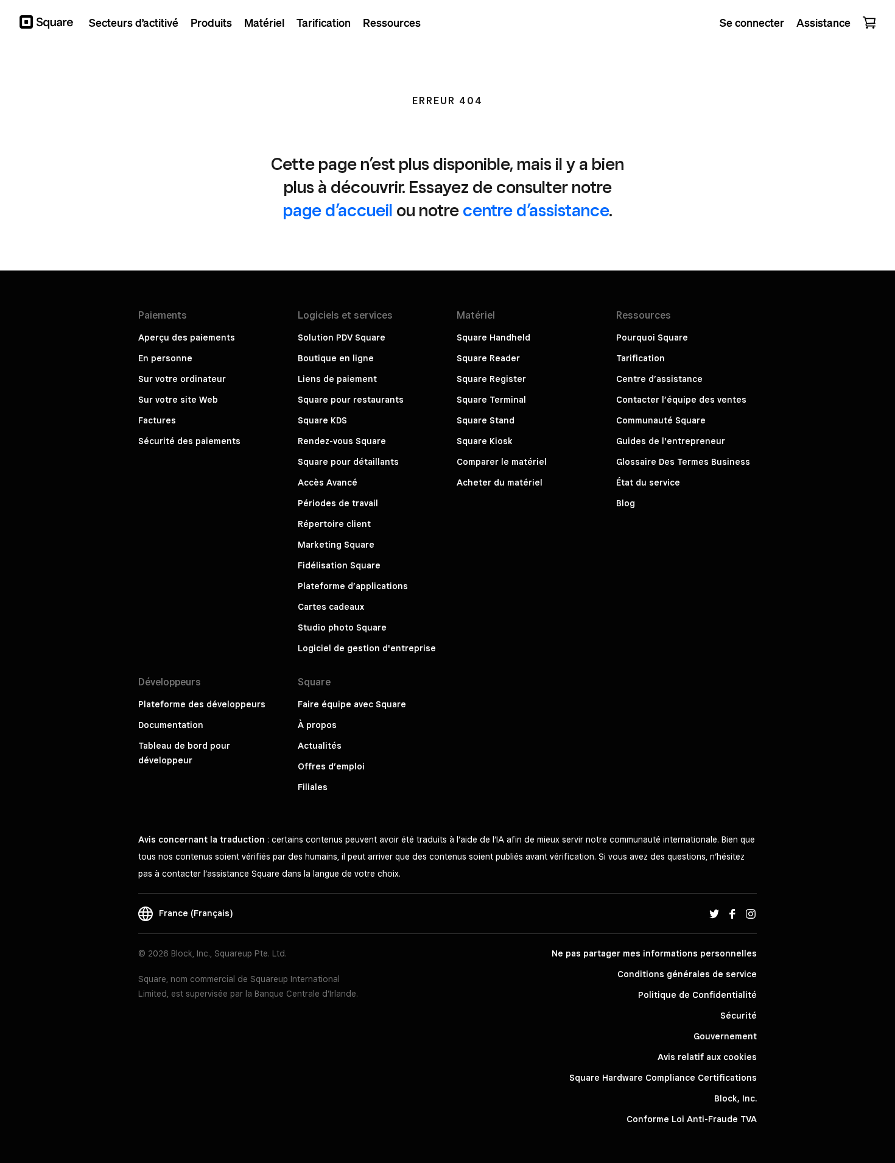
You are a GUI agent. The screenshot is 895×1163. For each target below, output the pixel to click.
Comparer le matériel (502, 462)
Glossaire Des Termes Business (683, 462)
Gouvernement (725, 1036)
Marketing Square (336, 545)
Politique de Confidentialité (697, 995)
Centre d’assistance (659, 379)
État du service (648, 482)
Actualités (320, 746)
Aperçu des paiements (186, 337)
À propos (317, 725)
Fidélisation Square (339, 565)
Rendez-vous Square (342, 441)
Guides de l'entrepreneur (670, 441)
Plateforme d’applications (353, 586)
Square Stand (485, 420)
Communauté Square (661, 420)
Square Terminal (491, 400)
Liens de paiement (337, 379)
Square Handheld (493, 337)
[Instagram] (751, 913)
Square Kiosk (485, 441)
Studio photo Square (342, 627)
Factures (157, 420)
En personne (165, 358)
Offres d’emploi (331, 766)
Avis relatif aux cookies (707, 1057)
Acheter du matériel (499, 482)
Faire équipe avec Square (352, 704)
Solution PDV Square (341, 337)
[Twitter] (714, 913)
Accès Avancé (327, 482)
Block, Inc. (735, 1098)
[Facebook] (732, 913)
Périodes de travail (338, 503)
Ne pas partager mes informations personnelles (654, 953)
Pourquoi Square (652, 337)
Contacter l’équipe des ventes (681, 400)
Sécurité (738, 1015)
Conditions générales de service (687, 974)
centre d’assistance (536, 210)
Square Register (491, 379)
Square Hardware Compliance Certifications (663, 1078)
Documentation (170, 725)
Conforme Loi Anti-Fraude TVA (691, 1119)
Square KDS (322, 420)
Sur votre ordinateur (182, 379)
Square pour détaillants (348, 462)
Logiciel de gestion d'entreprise (367, 648)
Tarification (640, 358)
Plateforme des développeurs (201, 704)
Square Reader (488, 358)
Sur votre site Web (178, 400)
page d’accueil (338, 210)
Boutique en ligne (336, 358)
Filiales (313, 787)
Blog (625, 503)
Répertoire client (334, 524)
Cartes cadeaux (331, 607)
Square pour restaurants (351, 400)
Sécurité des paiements (189, 441)
